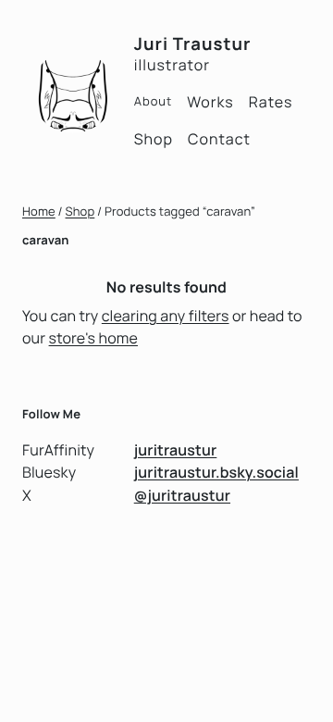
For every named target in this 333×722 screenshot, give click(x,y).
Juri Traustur (193, 43)
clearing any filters (165, 315)
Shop (80, 211)
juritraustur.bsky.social (216, 472)
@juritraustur (182, 495)
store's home (93, 338)
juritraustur (175, 450)
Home (39, 211)
